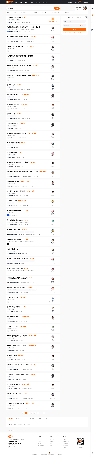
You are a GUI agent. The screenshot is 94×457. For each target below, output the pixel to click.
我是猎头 (70, 2)
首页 (16, 2)
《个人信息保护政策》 (81, 32)
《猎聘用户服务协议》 (72, 32)
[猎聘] (9, 2)
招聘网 (15, 424)
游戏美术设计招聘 (27, 424)
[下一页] (44, 413)
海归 (32, 2)
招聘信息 (20, 424)
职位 (21, 2)
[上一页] (23, 413)
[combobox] (17, 12)
